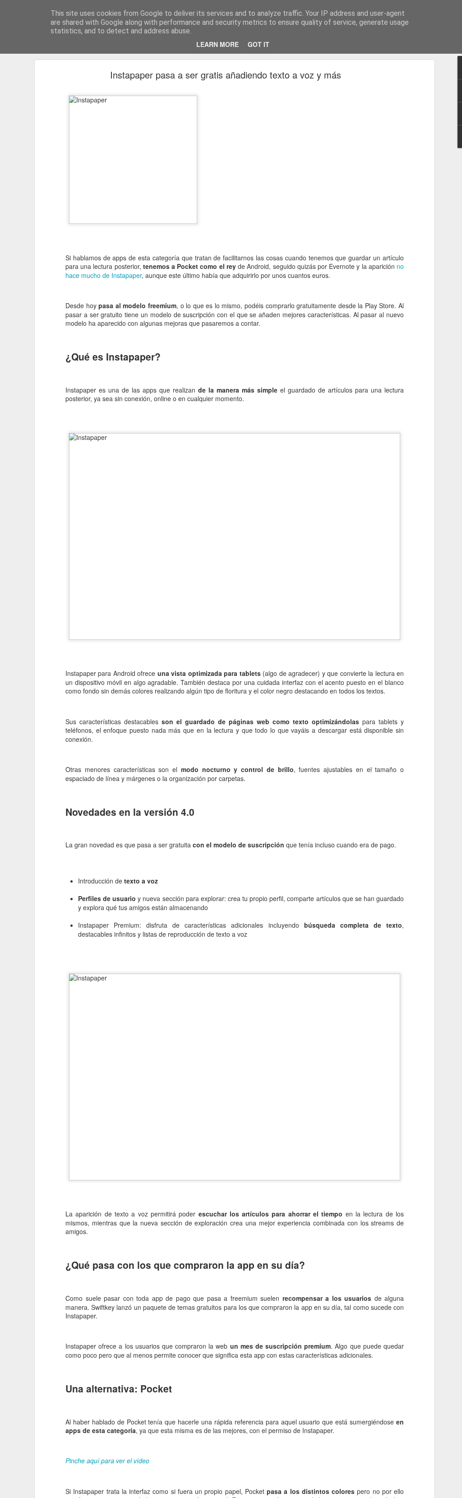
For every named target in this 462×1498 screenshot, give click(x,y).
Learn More (217, 44)
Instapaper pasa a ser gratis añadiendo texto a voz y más (225, 74)
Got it (258, 44)
